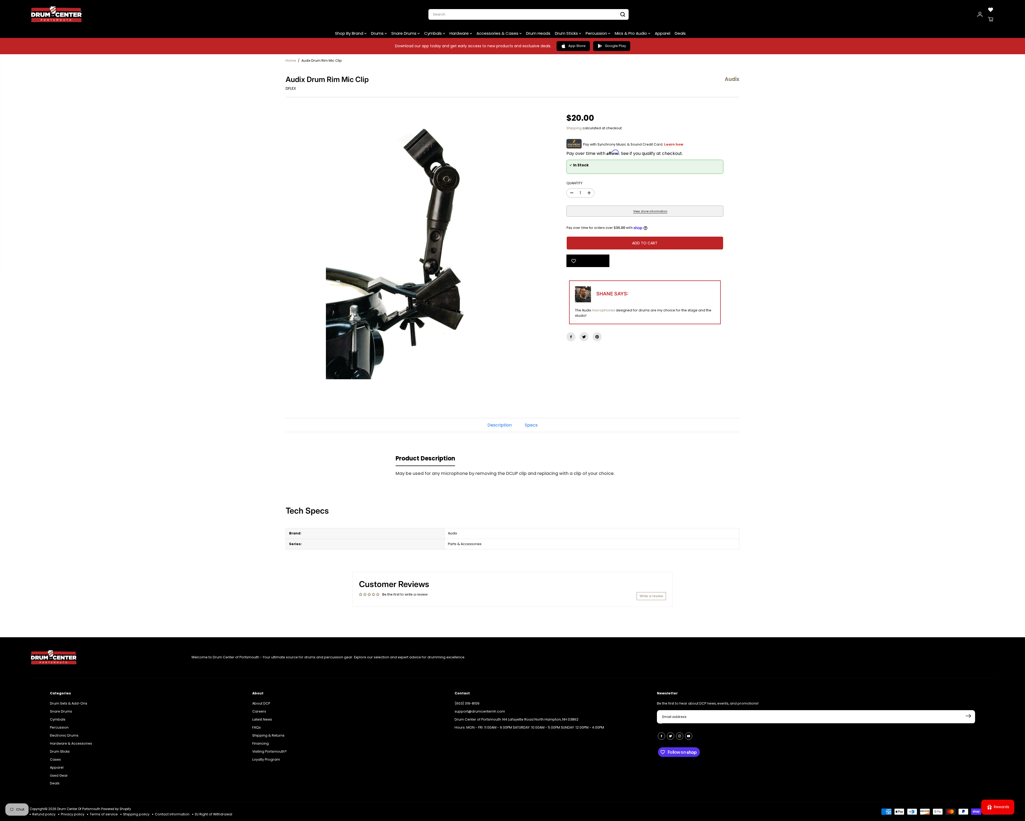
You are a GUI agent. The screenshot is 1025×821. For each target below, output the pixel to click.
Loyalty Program (266, 759)
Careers (259, 711)
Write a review (651, 596)
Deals (680, 33)
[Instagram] (679, 736)
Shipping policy (136, 814)
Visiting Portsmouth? (269, 751)
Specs (531, 425)
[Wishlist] (990, 9)
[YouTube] (688, 736)
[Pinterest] (597, 336)
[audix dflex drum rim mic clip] (418, 247)
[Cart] (990, 19)
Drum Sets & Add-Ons (68, 703)
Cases (55, 759)
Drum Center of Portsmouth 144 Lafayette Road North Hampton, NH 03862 (516, 719)
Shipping (574, 128)
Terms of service (104, 814)
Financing (260, 743)
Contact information (172, 814)
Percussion (597, 33)
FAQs (256, 727)
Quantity (574, 183)
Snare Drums (404, 33)
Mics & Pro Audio (631, 33)
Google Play (615, 45)
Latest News (262, 719)
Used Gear (59, 775)
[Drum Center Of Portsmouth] (56, 14)
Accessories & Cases (497, 33)
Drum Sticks (567, 33)
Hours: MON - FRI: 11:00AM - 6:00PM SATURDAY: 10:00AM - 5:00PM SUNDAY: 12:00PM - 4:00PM (529, 727)
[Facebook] (570, 336)
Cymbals (433, 33)
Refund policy (44, 814)
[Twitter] (584, 336)
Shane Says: (612, 293)
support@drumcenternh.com (480, 711)
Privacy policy (72, 814)
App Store (577, 45)
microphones (603, 310)
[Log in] (980, 14)
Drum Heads (538, 33)
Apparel (662, 33)
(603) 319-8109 (467, 703)
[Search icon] (623, 14)
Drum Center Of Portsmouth (78, 809)
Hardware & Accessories (71, 743)
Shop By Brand (349, 33)
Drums (378, 33)
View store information (650, 211)
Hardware (460, 33)
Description (499, 425)
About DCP (261, 703)
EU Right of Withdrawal (213, 814)
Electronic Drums (64, 735)
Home (291, 60)
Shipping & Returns (268, 735)
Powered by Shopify (116, 809)
